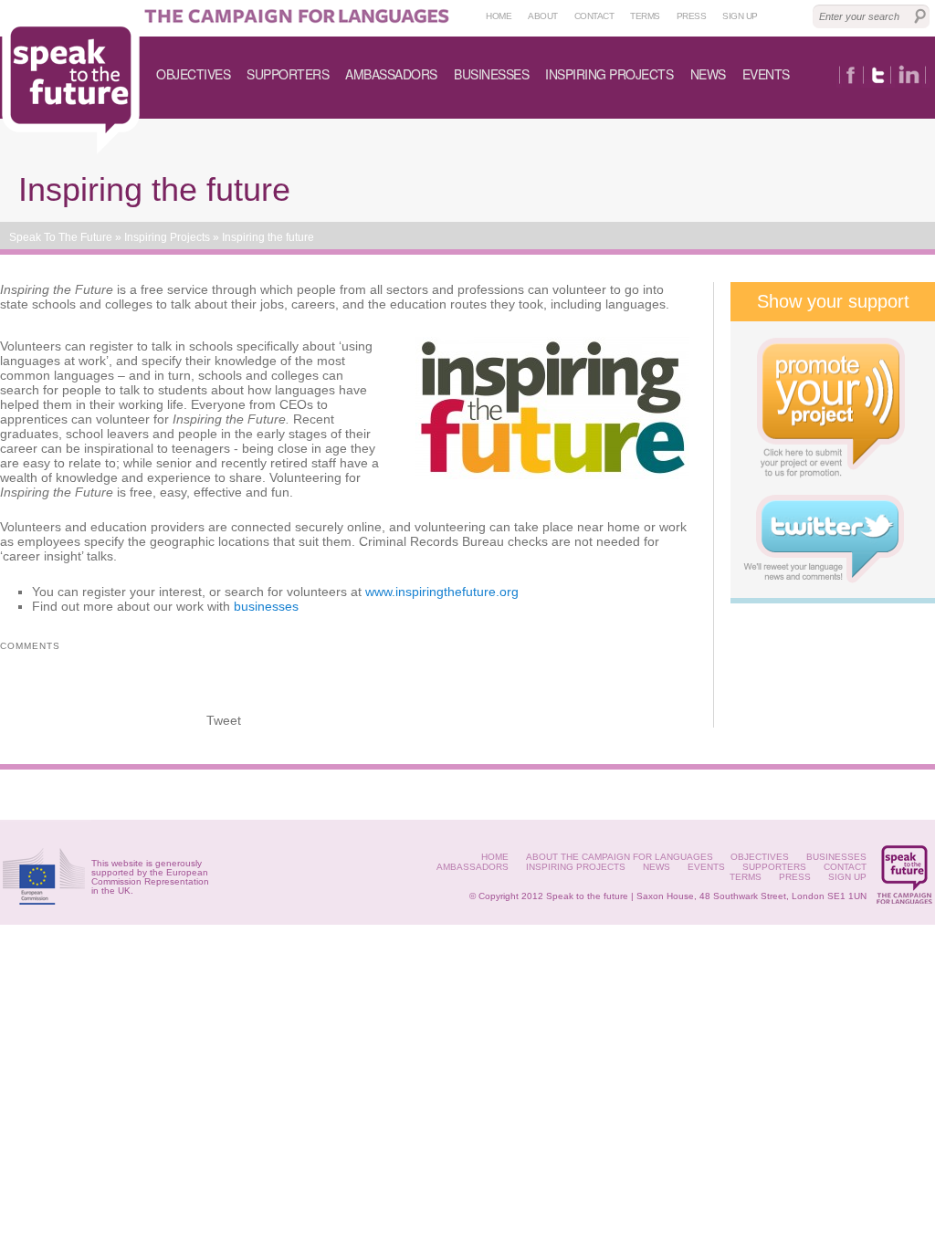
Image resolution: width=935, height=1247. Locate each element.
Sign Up (847, 877)
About (543, 16)
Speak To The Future (60, 237)
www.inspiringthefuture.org (442, 591)
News (708, 74)
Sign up (740, 16)
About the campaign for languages (619, 857)
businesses (266, 606)
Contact (594, 16)
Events (766, 74)
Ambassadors (391, 74)
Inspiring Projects (609, 74)
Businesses (491, 74)
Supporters (288, 74)
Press (692, 16)
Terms (645, 16)
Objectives (193, 74)
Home (498, 16)
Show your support (833, 301)
